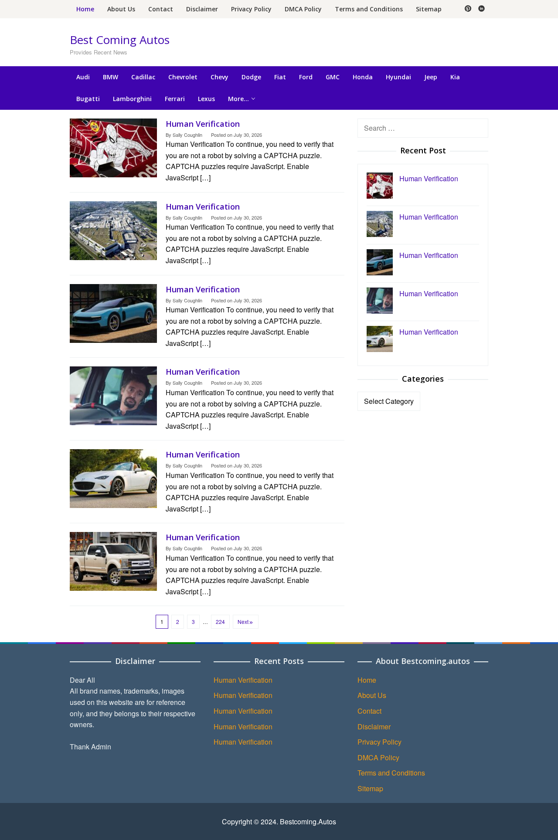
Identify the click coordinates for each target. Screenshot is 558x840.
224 (220, 621)
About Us (371, 695)
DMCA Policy (378, 757)
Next (243, 621)
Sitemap (370, 788)
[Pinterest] (468, 9)
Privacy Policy (379, 742)
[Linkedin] (481, 9)
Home (366, 680)
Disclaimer (374, 726)
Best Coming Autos (120, 39)
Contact (369, 711)
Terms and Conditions (391, 773)
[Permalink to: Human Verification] (113, 147)
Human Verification (203, 124)
